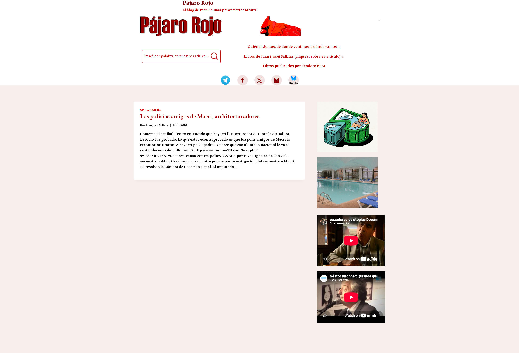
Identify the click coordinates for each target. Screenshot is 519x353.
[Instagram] (276, 80)
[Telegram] (225, 80)
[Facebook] (242, 80)
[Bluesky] (293, 80)
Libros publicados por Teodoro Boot (294, 66)
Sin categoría (150, 110)
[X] (259, 80)
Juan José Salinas (157, 125)
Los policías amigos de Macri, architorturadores (200, 117)
